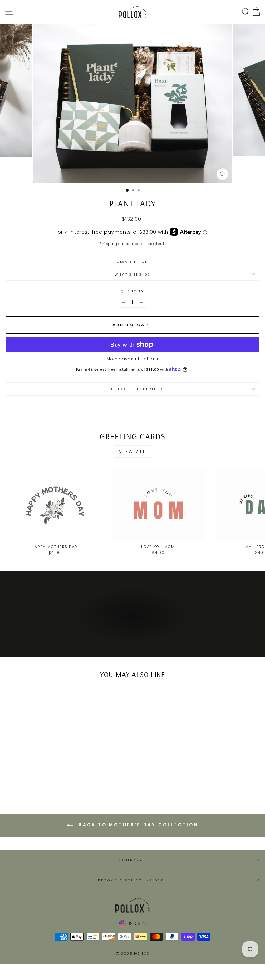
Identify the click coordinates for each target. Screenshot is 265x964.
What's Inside (132, 274)
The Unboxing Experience (132, 389)
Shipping (108, 244)
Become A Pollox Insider (131, 880)
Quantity (132, 291)
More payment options (132, 359)
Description (133, 261)
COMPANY (130, 860)
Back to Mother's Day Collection (137, 825)
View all (132, 451)
